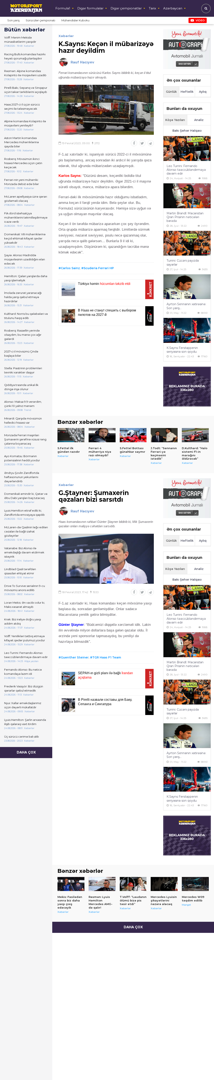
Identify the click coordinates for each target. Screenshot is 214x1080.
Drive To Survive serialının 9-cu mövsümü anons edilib (24, 588)
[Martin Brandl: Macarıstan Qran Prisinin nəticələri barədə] (187, 195)
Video (200, 20)
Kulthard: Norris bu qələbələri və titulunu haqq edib (26, 316)
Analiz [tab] (199, 120)
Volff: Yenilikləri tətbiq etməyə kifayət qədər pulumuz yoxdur (24, 638)
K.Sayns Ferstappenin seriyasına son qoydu (182, 350)
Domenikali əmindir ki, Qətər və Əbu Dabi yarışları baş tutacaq (25, 496)
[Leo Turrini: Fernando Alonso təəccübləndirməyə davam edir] (187, 148)
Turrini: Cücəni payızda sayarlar (183, 262)
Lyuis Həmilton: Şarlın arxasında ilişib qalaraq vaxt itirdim (25, 722)
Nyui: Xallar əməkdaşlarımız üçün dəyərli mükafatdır (22, 705)
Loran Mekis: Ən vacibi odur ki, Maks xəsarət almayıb (24, 604)
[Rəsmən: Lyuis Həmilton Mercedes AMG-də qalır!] (102, 884)
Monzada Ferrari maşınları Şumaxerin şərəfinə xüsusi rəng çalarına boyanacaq (25, 439)
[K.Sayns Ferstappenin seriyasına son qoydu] (187, 330)
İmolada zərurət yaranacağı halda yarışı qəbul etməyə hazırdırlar (23, 297)
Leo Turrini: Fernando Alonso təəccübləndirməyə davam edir (26, 655)
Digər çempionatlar (126, 8)
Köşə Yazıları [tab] (175, 120)
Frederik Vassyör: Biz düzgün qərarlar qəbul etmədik (23, 688)
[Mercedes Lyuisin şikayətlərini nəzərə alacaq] (164, 884)
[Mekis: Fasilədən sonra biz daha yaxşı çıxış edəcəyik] (70, 884)
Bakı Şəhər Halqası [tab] (187, 130)
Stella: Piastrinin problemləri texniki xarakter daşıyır (23, 370)
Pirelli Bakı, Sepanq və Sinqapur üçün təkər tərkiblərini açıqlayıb (25, 90)
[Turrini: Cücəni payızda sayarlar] (187, 243)
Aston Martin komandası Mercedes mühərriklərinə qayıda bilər (21, 142)
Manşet (186, 904)
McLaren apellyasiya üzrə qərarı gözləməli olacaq (25, 198)
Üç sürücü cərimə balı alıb (21, 736)
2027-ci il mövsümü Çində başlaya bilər (21, 353)
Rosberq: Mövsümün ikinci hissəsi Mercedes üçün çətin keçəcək (23, 163)
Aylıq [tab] (202, 92)
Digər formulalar (90, 8)
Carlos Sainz (70, 268)
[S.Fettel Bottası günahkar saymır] (133, 435)
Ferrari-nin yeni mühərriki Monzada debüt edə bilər (21, 182)
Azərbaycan (172, 8)
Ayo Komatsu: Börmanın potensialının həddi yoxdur (22, 458)
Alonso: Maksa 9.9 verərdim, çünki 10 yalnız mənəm (23, 404)
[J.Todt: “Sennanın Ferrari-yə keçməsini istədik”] (164, 435)
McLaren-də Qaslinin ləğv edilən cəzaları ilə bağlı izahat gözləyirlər (26, 531)
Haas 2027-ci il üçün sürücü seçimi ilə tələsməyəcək (22, 106)
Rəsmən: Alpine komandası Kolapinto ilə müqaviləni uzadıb (25, 73)
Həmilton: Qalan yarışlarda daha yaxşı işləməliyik (25, 278)
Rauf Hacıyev (82, 62)
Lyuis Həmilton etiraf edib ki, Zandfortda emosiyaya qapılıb (24, 512)
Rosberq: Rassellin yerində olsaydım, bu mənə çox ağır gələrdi (22, 335)
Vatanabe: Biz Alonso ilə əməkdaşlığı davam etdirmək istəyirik (24, 552)
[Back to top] (202, 1068)
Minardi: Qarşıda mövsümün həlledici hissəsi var (23, 420)
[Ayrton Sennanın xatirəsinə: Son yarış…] (187, 286)
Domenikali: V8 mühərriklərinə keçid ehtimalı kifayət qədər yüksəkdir (25, 238)
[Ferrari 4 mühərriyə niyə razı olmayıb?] (102, 435)
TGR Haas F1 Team (106, 657)
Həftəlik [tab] (187, 92)
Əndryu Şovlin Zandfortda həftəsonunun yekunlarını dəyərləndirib (21, 477)
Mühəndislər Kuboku (75, 20)
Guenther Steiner (75, 657)
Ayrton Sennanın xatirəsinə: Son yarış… (186, 306)
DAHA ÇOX (26, 752)
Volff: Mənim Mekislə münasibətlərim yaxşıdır (20, 39)
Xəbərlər (66, 36)
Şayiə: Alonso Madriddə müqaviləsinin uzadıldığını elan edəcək (24, 259)
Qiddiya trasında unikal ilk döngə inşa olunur (21, 387)
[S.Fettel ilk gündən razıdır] (70, 435)
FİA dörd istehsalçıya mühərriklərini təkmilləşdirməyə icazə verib (25, 217)
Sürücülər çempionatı (40, 20)
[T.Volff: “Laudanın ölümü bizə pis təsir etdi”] (133, 884)
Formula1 (62, 8)
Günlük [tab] (171, 92)
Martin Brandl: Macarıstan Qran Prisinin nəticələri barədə (185, 217)
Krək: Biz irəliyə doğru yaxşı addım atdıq (22, 621)
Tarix (152, 8)
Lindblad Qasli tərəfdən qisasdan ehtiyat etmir (20, 571)
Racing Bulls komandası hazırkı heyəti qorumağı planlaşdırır (25, 56)
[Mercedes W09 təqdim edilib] (195, 884)
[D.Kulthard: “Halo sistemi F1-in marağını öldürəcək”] (195, 435)
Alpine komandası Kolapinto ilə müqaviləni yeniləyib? (25, 123)
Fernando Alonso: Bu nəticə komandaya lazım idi (23, 671)
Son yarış (13, 20)
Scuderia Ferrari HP (99, 268)
